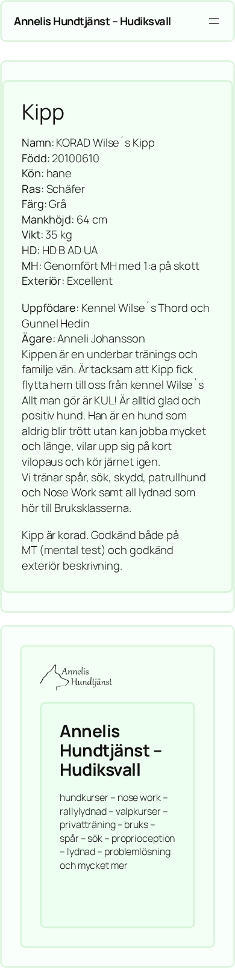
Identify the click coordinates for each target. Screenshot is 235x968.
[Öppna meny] (214, 21)
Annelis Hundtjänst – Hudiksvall (92, 21)
